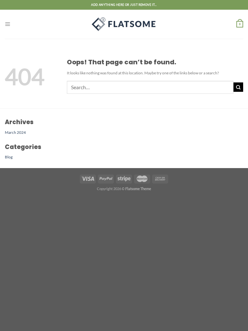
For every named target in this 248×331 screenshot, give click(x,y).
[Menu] (8, 24)
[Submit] (238, 87)
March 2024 (15, 132)
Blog (9, 157)
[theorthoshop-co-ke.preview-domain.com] (124, 24)
